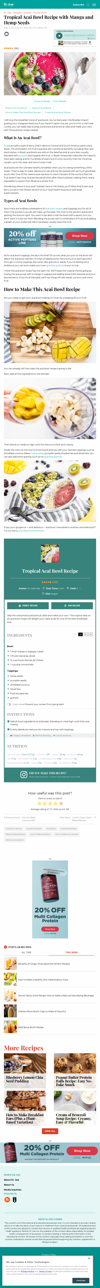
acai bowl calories (13, 829)
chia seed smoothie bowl (31, 531)
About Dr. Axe (11, 1180)
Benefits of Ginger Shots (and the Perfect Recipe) (44, 964)
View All (50, 1131)
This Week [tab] (71, 952)
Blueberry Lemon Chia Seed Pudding (24, 1079)
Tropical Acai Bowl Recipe (58, 112)
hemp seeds (37, 453)
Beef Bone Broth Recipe (31, 1027)
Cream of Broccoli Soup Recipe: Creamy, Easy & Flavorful (74, 1118)
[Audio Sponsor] (75, 43)
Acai (6, 145)
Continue (80, 1280)
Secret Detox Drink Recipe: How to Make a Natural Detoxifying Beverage (56, 995)
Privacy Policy (49, 1254)
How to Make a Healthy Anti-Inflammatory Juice (43, 980)
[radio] (39, 804)
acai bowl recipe (34, 829)
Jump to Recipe (42, 101)
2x (86, 634)
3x (91, 634)
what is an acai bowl (14, 840)
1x (80, 634)
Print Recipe (59, 101)
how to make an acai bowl (66, 834)
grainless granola (55, 265)
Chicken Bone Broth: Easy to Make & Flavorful (42, 1011)
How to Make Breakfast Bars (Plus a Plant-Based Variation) (25, 1118)
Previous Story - (13, 817)
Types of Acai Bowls (41, 108)
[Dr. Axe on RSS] (7, 1199)
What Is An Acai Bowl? (16, 108)
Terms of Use (45, 1271)
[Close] (89, 1258)
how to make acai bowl (40, 834)
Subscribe (78, 5)
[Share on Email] (6, 33)
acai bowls (51, 829)
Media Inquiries (12, 1190)
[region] (47, 1270)
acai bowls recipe (68, 829)
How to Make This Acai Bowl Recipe (23, 112)
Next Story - (66, 817)
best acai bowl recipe (15, 834)
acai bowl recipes (54, 208)
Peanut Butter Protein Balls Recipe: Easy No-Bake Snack (74, 1081)
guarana (22, 155)
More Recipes (23, 1047)
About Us (9, 1185)
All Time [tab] (26, 952)
